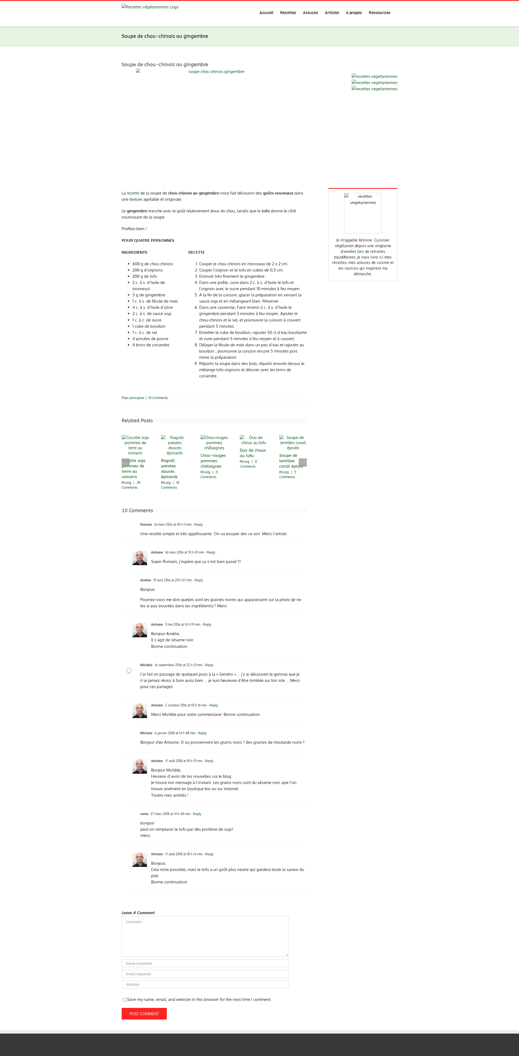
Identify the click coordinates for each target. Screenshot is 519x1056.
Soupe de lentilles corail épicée (291, 461)
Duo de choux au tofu (253, 453)
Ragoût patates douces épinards (169, 468)
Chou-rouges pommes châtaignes (213, 461)
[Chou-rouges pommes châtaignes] (214, 437)
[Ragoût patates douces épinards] (175, 437)
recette (133, 193)
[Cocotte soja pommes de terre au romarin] (135, 437)
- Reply (197, 524)
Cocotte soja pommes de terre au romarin (133, 468)
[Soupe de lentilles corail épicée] (293, 437)
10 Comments (158, 398)
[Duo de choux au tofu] (253, 437)
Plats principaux (133, 398)
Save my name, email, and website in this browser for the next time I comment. (199, 999)
